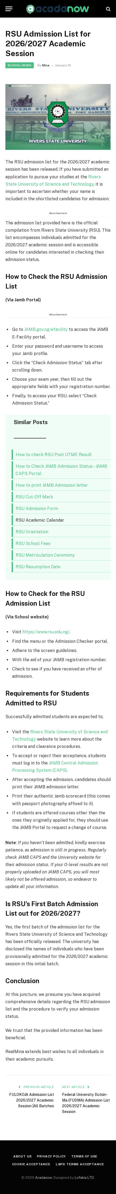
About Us (22, 1156)
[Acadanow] (57, 9)
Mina (45, 65)
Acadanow (43, 1178)
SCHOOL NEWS (20, 65)
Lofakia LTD (84, 1178)
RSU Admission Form (37, 508)
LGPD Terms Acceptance (80, 1164)
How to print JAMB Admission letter (52, 485)
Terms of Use (84, 1156)
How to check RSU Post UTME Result (54, 454)
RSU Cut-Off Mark (34, 496)
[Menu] (8, 9)
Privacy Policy (51, 1156)
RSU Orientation (32, 531)
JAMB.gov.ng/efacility (46, 329)
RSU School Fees (33, 543)
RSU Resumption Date (38, 566)
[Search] (108, 9)
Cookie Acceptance (31, 1164)
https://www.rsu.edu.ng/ (46, 631)
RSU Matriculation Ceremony (45, 555)
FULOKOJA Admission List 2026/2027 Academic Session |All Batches (31, 1100)
